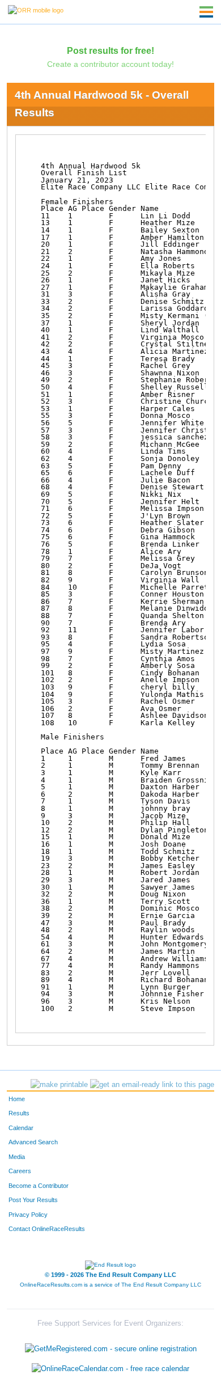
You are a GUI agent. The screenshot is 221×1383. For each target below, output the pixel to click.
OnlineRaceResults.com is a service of (110, 1285)
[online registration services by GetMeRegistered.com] (111, 1346)
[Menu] (206, 12)
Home (16, 1099)
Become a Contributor (38, 1185)
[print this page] (59, 1085)
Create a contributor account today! (110, 64)
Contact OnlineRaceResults (46, 1228)
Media (16, 1156)
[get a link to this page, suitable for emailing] (152, 1085)
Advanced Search (33, 1142)
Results (18, 1113)
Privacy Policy (28, 1214)
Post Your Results (33, 1199)
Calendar (20, 1127)
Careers (19, 1171)
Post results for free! (110, 50)
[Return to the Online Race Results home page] (35, 9)
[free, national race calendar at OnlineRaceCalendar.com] (110, 1369)
